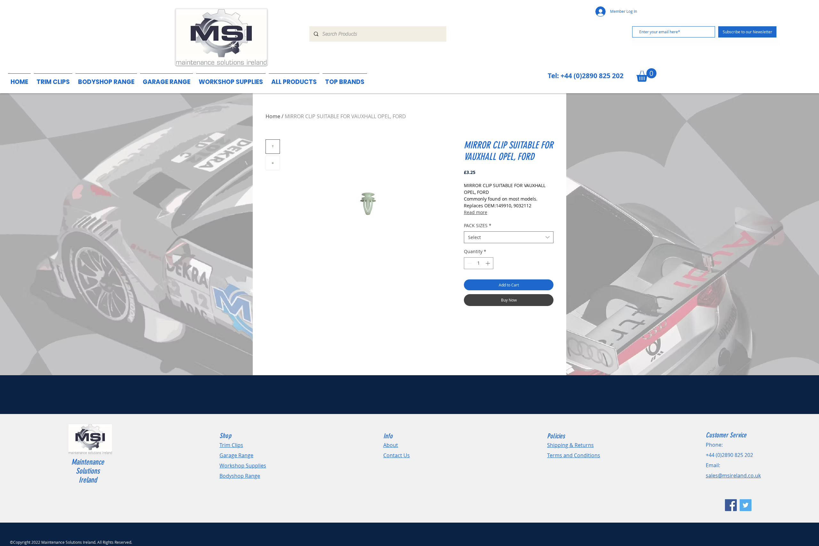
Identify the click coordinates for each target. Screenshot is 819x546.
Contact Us (396, 455)
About (390, 445)
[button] (345, 79)
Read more (475, 212)
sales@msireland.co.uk (733, 475)
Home (273, 116)
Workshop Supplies (242, 465)
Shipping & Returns (570, 445)
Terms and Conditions (573, 455)
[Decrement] (469, 263)
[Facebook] (731, 505)
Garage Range (236, 455)
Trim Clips (231, 445)
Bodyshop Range (239, 475)
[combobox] (508, 237)
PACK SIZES (477, 225)
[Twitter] (745, 505)
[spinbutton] (478, 263)
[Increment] (488, 263)
